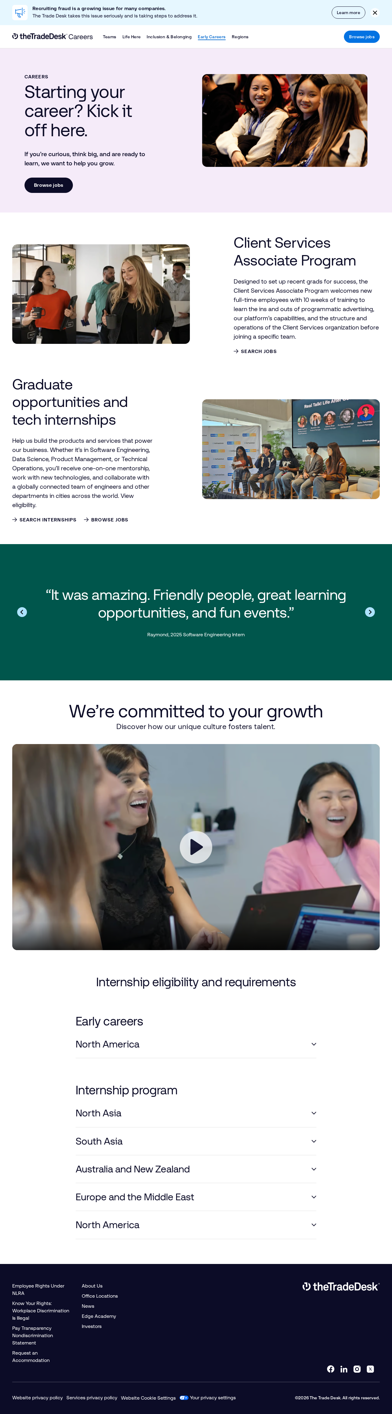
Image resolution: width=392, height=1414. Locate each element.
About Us (92, 1286)
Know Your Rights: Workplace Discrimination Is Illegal (40, 1310)
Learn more (348, 12)
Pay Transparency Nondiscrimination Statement (32, 1335)
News (88, 1306)
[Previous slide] (22, 612)
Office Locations (100, 1296)
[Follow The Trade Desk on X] (370, 1369)
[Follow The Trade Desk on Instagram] (357, 1369)
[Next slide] (370, 612)
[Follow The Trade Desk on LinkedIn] (344, 1369)
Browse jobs (362, 36)
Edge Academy (99, 1316)
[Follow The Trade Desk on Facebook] (330, 1369)
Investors (92, 1326)
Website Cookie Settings (148, 1398)
